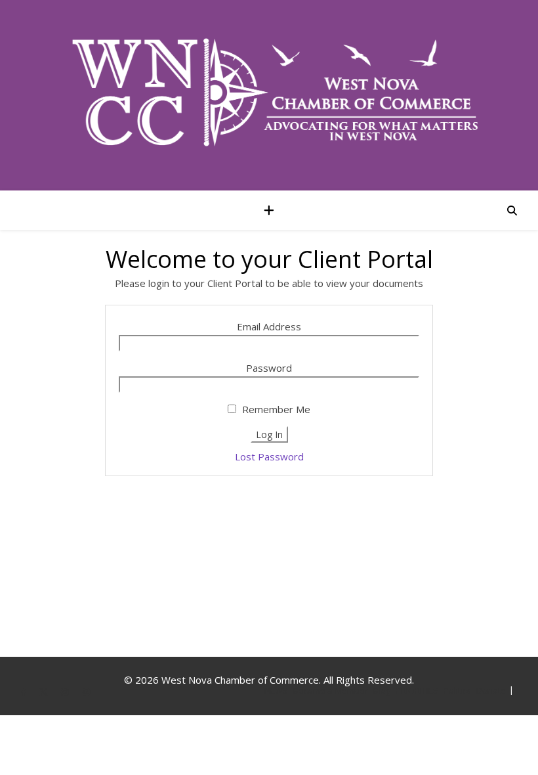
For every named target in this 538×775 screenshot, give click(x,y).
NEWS (276, 690)
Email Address (269, 326)
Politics (457, 690)
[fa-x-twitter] (44, 692)
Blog (381, 690)
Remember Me (274, 409)
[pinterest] (86, 692)
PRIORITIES (417, 690)
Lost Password (269, 456)
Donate (491, 690)
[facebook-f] (24, 692)
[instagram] (65, 692)
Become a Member (330, 690)
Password (269, 367)
